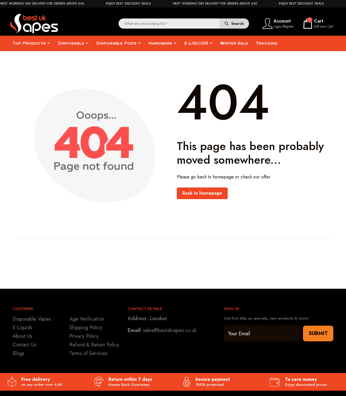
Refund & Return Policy (94, 344)
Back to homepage (202, 193)
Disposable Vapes (32, 319)
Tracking (266, 43)
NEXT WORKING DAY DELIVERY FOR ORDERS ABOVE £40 (215, 3)
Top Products (30, 43)
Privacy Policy (84, 336)
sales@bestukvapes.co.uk (169, 330)
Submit (318, 333)
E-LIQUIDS (196, 43)
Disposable (72, 43)
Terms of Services (88, 353)
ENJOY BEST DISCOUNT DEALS (128, 3)
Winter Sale (234, 43)
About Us (22, 336)
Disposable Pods (117, 43)
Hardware (161, 43)
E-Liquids (22, 327)
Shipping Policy (85, 327)
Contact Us (24, 344)
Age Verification (86, 319)
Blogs (18, 353)
